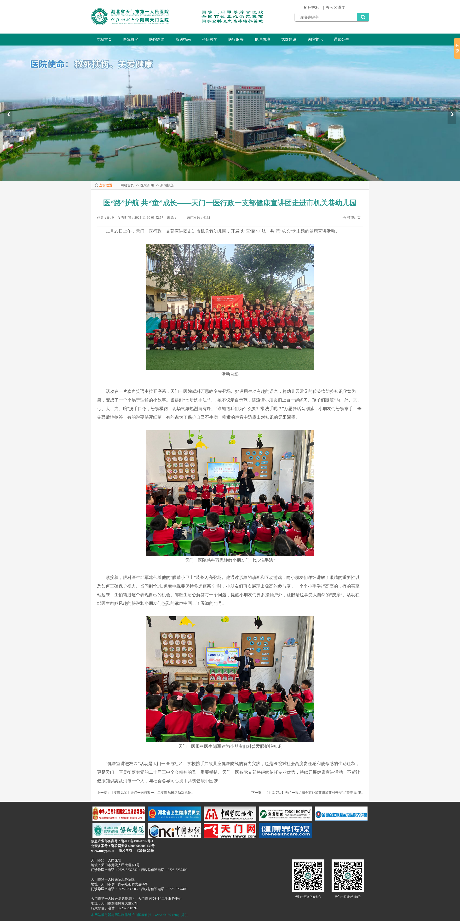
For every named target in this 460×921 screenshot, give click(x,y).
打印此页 (354, 217)
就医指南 (183, 39)
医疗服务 (236, 39)
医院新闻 (157, 39)
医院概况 (130, 39)
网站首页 (104, 39)
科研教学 (209, 39)
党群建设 (288, 39)
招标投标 (311, 8)
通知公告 (341, 39)
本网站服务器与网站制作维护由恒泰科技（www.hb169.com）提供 (139, 915)
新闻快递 (167, 185)
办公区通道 (335, 8)
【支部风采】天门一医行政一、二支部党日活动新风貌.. (151, 793)
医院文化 (315, 39)
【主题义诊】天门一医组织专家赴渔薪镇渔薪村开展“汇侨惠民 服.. (314, 793)
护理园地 (262, 39)
